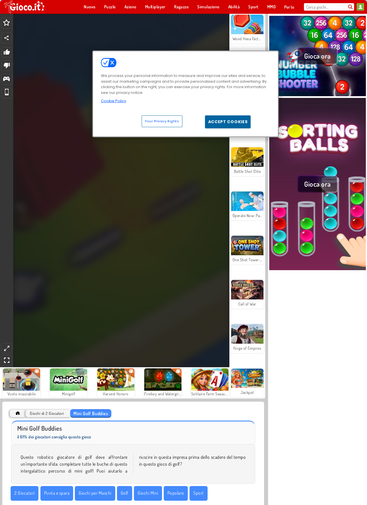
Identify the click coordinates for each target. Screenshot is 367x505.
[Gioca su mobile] (6, 93)
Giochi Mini (148, 493)
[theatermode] (6, 348)
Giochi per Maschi (95, 493)
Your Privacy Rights (162, 121)
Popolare (175, 493)
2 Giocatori (24, 493)
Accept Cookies (228, 121)
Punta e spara (56, 493)
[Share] (6, 37)
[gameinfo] (6, 79)
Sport (198, 493)
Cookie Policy (113, 101)
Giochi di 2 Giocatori (47, 413)
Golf (124, 493)
